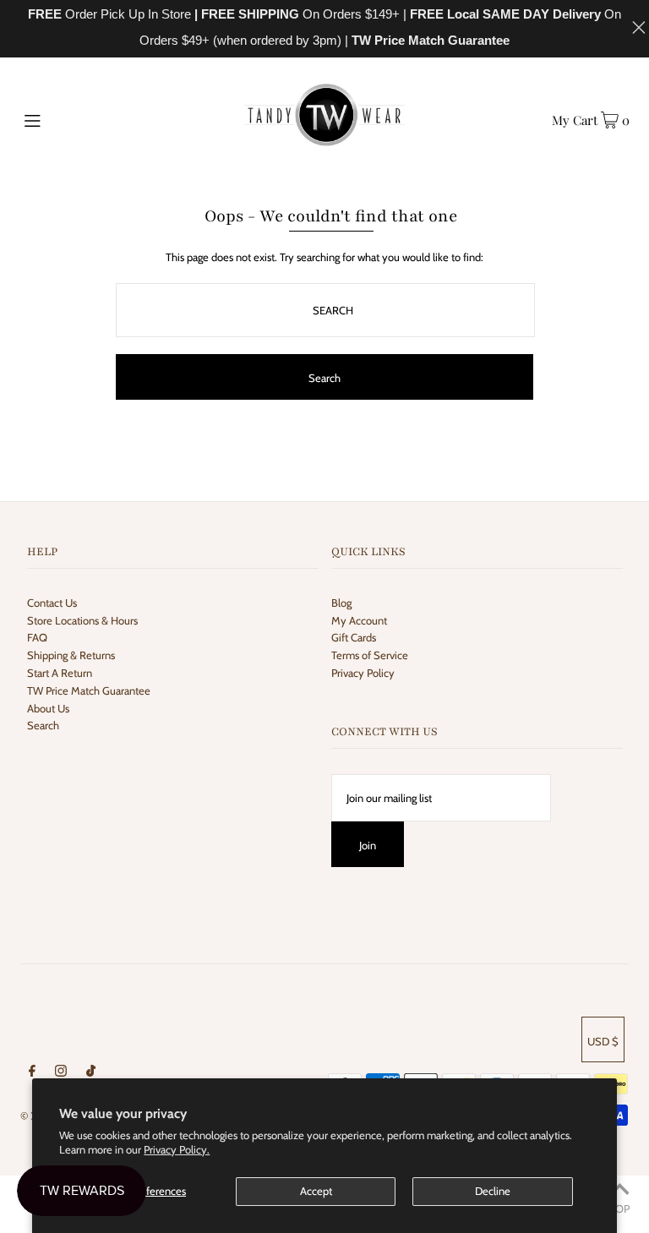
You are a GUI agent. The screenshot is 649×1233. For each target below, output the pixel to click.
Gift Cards (353, 637)
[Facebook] (32, 1073)
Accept (316, 1191)
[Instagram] (61, 1073)
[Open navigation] (64, 119)
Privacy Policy (363, 672)
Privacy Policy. (177, 1149)
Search (43, 725)
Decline (492, 1191)
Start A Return (59, 672)
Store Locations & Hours (82, 620)
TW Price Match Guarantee (88, 690)
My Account (359, 620)
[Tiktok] (90, 1073)
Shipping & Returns (71, 655)
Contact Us (52, 602)
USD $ (603, 1041)
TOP (619, 1208)
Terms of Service (369, 655)
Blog (341, 602)
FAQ (37, 637)
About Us (48, 708)
